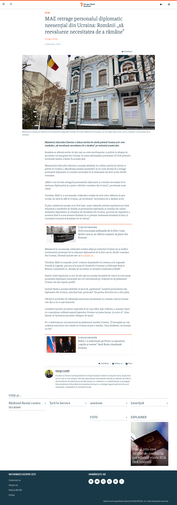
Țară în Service (59, 403)
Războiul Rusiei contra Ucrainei (25, 405)
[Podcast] (169, 4)
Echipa (12, 495)
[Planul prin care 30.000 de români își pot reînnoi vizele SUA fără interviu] (149, 444)
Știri (47, 13)
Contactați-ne (15, 480)
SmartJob (137, 403)
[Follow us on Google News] (115, 481)
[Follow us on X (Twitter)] (121, 481)
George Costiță (51, 39)
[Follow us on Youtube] (97, 481)
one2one (96, 403)
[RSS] (109, 481)
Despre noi (13, 485)
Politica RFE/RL (15, 490)
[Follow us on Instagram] (103, 481)
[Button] (127, 51)
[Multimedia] (161, 4)
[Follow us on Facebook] (90, 481)
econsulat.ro (87, 256)
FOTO (94, 417)
